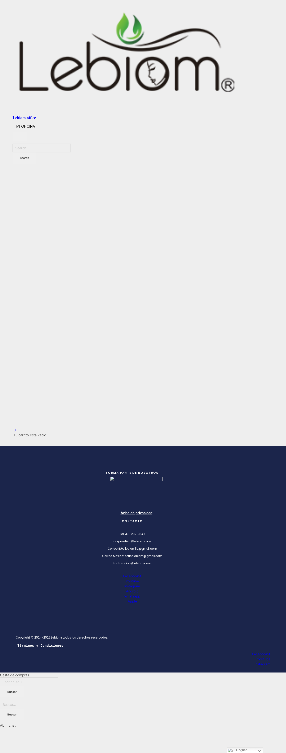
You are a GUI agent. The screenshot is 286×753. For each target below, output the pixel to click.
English (241, 750)
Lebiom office (24, 117)
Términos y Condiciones (40, 646)
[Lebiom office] (143, 57)
